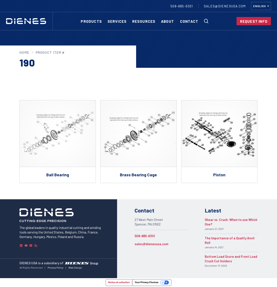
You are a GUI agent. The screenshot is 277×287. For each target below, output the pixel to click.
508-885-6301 (145, 236)
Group (94, 263)
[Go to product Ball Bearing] (58, 141)
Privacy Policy (55, 267)
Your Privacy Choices (146, 282)
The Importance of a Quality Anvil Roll (229, 240)
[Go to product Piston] (219, 141)
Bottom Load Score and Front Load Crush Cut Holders (231, 259)
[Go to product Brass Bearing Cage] (138, 141)
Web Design (75, 267)
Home (24, 52)
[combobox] (261, 6)
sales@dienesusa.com (151, 244)
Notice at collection (119, 282)
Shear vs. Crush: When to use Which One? (231, 222)
